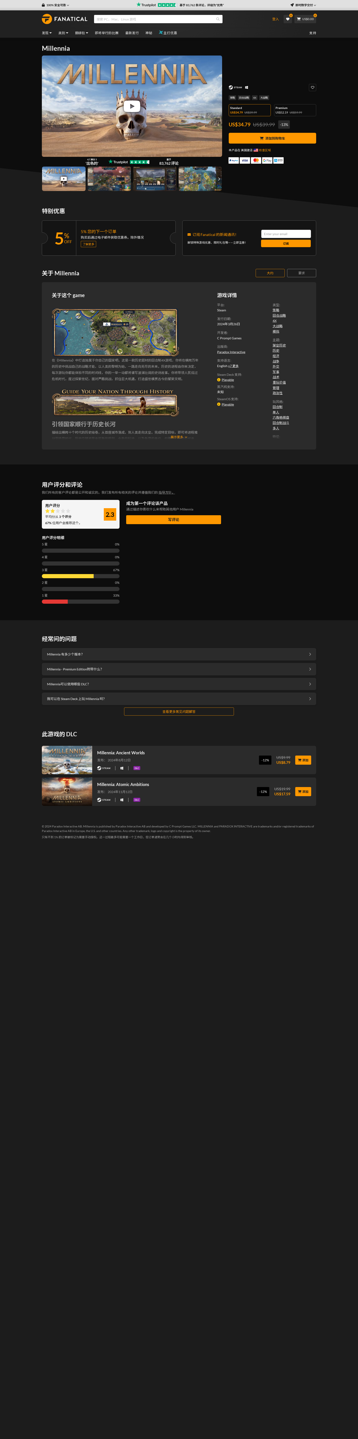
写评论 (173, 519)
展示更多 (177, 437)
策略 (232, 97)
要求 (301, 273)
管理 (276, 388)
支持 (312, 33)
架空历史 (279, 345)
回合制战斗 (281, 423)
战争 (276, 361)
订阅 (286, 243)
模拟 (276, 331)
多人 (276, 428)
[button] (55, 5)
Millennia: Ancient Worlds (121, 752)
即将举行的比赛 (107, 33)
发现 (45, 33)
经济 (276, 356)
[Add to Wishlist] (312, 87)
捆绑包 (80, 33)
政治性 (278, 393)
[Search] (218, 19)
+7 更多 (233, 366)
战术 (276, 377)
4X (254, 97)
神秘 (148, 33)
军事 (276, 372)
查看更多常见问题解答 (179, 711)
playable (228, 380)
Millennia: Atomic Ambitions (123, 784)
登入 (275, 19)
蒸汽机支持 (225, 387)
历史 (276, 350)
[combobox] (179, 19)
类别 (61, 33)
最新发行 (132, 33)
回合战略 (244, 97)
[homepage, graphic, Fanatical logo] (64, 19)
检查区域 (265, 150)
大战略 (264, 97)
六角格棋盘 (281, 417)
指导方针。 (166, 492)
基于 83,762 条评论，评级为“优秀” (202, 5)
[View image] (64, 178)
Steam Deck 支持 (229, 374)
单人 (276, 412)
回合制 (278, 407)
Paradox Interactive (231, 352)
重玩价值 (279, 382)
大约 (270, 273)
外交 (276, 366)
